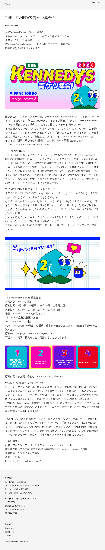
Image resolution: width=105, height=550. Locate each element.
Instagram (9, 529)
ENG (98, 2)
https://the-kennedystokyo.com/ (32, 145)
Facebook (9, 532)
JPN (93, 2)
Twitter (8, 536)
